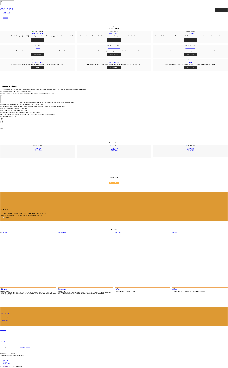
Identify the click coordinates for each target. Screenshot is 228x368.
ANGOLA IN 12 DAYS (114, 33)
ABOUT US (5, 360)
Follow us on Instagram (115, 182)
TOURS (4, 361)
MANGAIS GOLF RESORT (38, 62)
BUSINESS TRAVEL (190, 33)
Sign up (13, 353)
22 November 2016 (114, 148)
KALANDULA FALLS (190, 48)
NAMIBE (190, 62)
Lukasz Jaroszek (3, 289)
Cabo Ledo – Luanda (3, 341)
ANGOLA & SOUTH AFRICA (114, 48)
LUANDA (38, 48)
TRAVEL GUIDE (6, 362)
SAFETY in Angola (37, 149)
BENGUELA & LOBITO (114, 62)
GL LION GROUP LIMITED (6, 366)
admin (35, 150)
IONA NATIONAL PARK (37, 33)
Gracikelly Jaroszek (62, 289)
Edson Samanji (118, 289)
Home (4, 364)
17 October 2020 (38, 148)
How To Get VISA (114, 149)
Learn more (37, 39)
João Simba (174, 289)
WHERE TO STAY (7, 363)
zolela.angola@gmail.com (25, 347)
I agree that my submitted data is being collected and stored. (13, 355)
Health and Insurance (190, 149)
